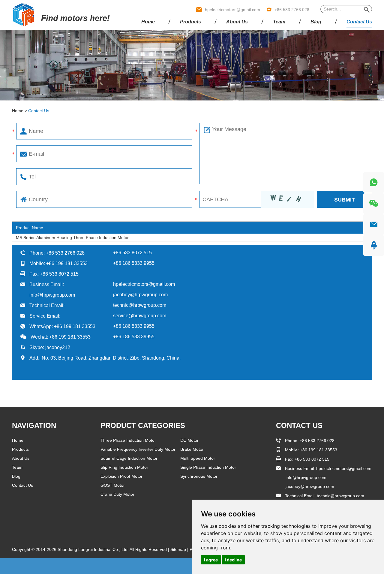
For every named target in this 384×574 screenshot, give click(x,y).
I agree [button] (211, 559)
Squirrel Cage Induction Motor (129, 458)
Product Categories (142, 425)
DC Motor (189, 440)
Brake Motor (192, 449)
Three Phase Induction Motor (128, 440)
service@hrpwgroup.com (139, 315)
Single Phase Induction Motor (208, 467)
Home (148, 21)
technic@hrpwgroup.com (139, 305)
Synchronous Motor (199, 476)
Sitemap (178, 549)
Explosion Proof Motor (121, 476)
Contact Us (359, 21)
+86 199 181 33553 (74, 326)
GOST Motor (112, 485)
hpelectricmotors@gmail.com (232, 9)
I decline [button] (233, 559)
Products (190, 21)
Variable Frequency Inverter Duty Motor (138, 449)
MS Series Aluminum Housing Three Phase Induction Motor (72, 237)
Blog (315, 21)
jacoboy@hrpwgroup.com (140, 294)
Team (279, 21)
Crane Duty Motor (117, 494)
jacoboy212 (57, 347)
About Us (237, 21)
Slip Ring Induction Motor (124, 467)
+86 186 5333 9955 (133, 326)
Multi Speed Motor (197, 458)
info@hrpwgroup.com (52, 294)
